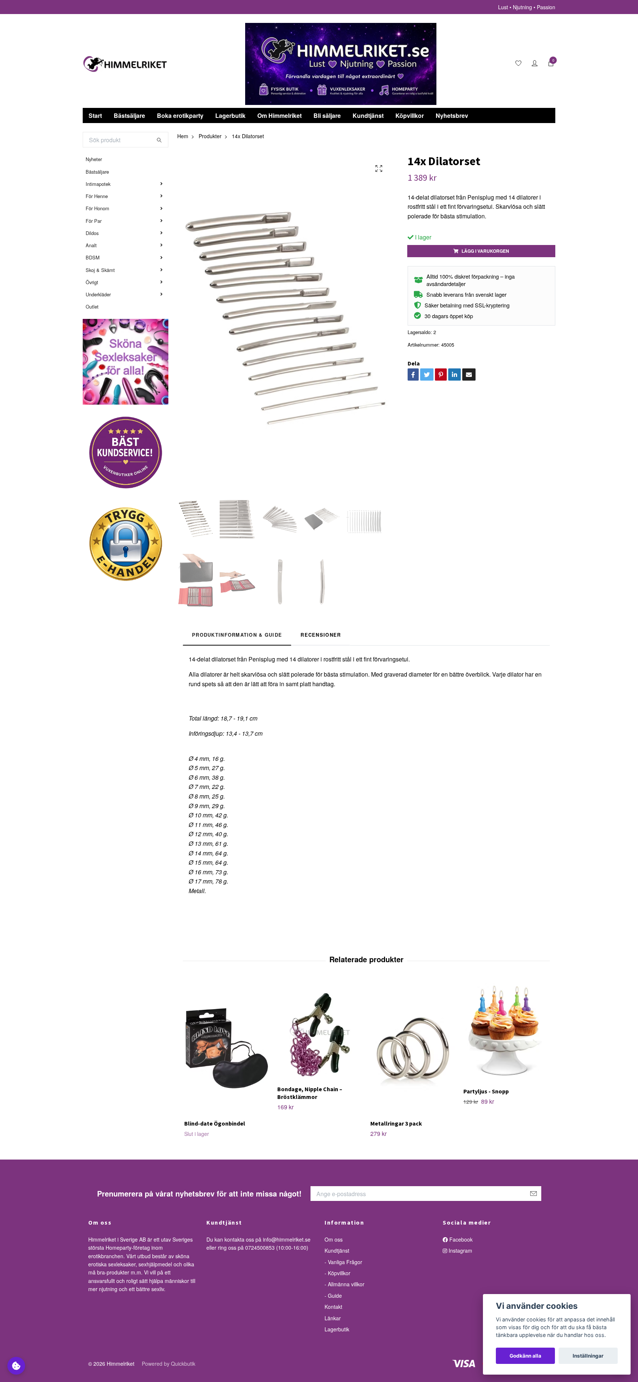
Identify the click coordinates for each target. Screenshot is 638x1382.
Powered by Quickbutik (168, 1363)
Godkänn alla (525, 1356)
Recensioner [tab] (321, 635)
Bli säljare (327, 115)
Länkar (333, 1318)
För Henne (97, 196)
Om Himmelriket (279, 115)
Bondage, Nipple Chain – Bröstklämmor (309, 1092)
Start (95, 115)
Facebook (460, 1239)
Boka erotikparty (180, 115)
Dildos (92, 232)
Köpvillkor (409, 115)
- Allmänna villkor (344, 1284)
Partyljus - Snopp (486, 1091)
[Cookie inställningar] (16, 1366)
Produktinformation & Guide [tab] (237, 635)
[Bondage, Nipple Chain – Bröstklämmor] (319, 1031)
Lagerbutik (230, 115)
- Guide (333, 1295)
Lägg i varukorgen (485, 251)
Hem (182, 136)
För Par (94, 220)
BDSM (93, 257)
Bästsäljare (129, 115)
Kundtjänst (368, 115)
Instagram (459, 1250)
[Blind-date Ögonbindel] (226, 1048)
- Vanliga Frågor (343, 1262)
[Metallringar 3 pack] (412, 1048)
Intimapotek (98, 183)
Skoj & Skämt (100, 269)
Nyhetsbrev (452, 115)
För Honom (97, 208)
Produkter (210, 136)
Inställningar (588, 1356)
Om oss (334, 1239)
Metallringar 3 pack (396, 1123)
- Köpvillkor (337, 1273)
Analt (91, 245)
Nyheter (94, 159)
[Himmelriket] (125, 63)
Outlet (92, 306)
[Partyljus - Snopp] (505, 1032)
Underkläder (98, 294)
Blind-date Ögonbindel (214, 1123)
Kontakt (333, 1306)
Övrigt (92, 282)
